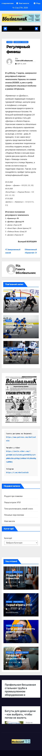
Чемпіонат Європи (22, 652)
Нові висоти (9, 521)
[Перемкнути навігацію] (20, 28)
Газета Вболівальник (24, 61)
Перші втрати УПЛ (12, 502)
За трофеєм (14, 301)
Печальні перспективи (14, 515)
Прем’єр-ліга (18, 572)
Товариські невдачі (19, 352)
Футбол (9, 572)
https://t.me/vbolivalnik (17, 472)
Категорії (8, 538)
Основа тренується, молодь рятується (20, 325)
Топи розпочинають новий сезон (18, 509)
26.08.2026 (12, 582)
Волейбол (10, 652)
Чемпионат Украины (21, 42)
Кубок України (18, 601)
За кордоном (18, 625)
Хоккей (9, 42)
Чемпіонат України (19, 298)
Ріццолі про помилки (13, 496)
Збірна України (18, 349)
